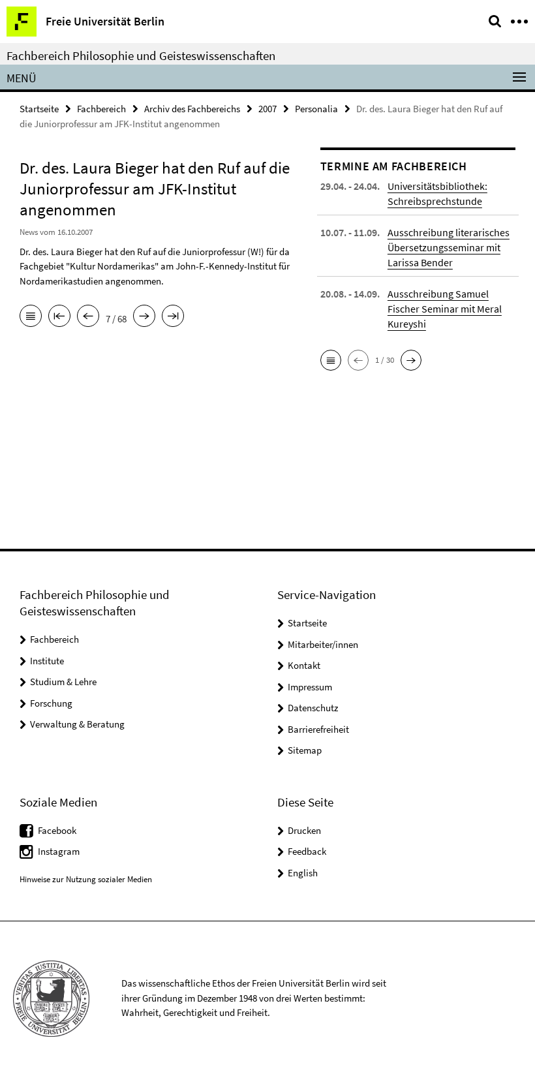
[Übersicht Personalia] (31, 317)
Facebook (57, 830)
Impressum (310, 687)
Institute (47, 660)
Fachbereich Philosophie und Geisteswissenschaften (141, 55)
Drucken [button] (304, 830)
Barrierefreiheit (318, 729)
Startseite (39, 108)
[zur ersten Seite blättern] (59, 317)
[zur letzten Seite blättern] (173, 317)
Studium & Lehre (63, 681)
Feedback (307, 851)
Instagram (59, 851)
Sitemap (305, 750)
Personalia (316, 108)
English (303, 873)
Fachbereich (101, 108)
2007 (267, 108)
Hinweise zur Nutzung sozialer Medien (86, 879)
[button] (330, 360)
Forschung (51, 703)
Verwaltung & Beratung (77, 724)
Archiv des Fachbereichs (192, 108)
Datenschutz (313, 707)
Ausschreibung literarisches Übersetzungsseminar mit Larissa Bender (449, 247)
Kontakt (304, 665)
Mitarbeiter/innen (323, 644)
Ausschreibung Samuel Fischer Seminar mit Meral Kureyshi (445, 308)
